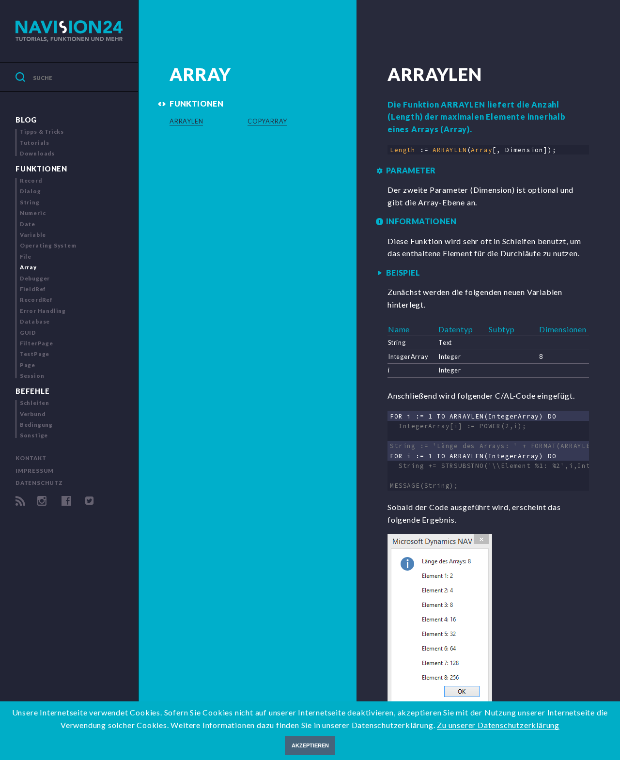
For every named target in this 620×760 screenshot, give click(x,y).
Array (28, 267)
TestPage (34, 354)
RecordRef (36, 299)
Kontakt (31, 458)
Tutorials (34, 143)
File (25, 256)
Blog (26, 120)
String (30, 202)
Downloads (37, 153)
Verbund (33, 414)
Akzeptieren (310, 745)
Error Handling (43, 311)
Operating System (48, 245)
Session (32, 375)
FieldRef (33, 289)
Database (35, 321)
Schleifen (34, 403)
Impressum (35, 470)
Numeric (33, 213)
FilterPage (36, 343)
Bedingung (36, 424)
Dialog (30, 191)
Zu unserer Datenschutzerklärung (498, 724)
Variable (33, 235)
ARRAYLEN (186, 121)
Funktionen (41, 169)
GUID (28, 332)
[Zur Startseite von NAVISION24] (69, 31)
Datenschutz (39, 483)
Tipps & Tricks (42, 131)
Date (27, 224)
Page (27, 365)
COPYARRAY (267, 121)
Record (31, 180)
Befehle (33, 391)
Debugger (35, 278)
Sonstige (34, 435)
